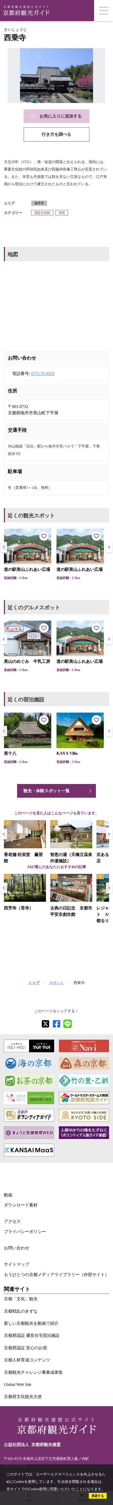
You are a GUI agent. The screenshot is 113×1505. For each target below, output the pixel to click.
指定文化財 (42, 213)
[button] (109, 547)
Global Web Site (17, 1384)
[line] (67, 1024)
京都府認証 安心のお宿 (25, 1348)
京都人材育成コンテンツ (27, 1360)
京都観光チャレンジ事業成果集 (33, 1372)
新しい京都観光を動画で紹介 (31, 1323)
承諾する (97, 1496)
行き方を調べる (56, 134)
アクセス (12, 1221)
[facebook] (56, 1024)
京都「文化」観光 (21, 1299)
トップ (33, 983)
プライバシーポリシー (25, 1231)
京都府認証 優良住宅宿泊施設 (32, 1335)
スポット (56, 983)
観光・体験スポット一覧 (46, 790)
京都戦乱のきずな (21, 1311)
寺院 (62, 213)
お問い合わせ (16, 1248)
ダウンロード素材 (21, 1205)
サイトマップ (16, 1264)
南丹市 (39, 203)
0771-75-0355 (43, 373)
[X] (45, 1024)
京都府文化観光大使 (23, 1396)
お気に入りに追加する (61, 116)
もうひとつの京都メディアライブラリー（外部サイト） (56, 1274)
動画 (8, 1195)
